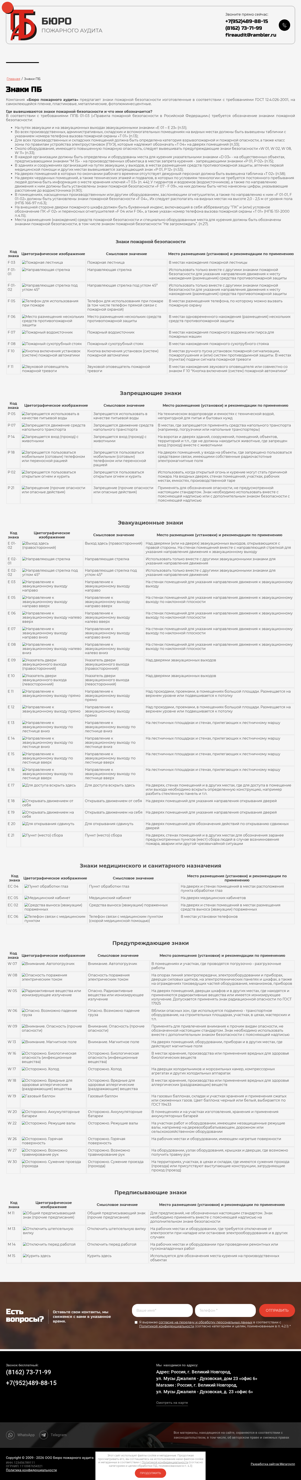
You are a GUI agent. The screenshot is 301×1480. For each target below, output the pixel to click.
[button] (284, 25)
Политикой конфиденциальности (166, 1326)
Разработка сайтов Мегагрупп (273, 1464)
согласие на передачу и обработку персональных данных (205, 1322)
